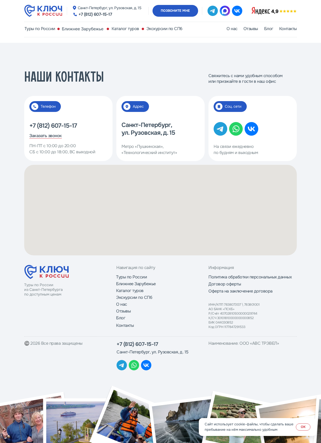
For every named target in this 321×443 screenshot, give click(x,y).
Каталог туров (130, 290)
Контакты (125, 325)
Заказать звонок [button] (45, 135)
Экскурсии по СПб (134, 297)
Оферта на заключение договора (240, 291)
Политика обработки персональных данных (250, 277)
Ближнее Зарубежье (82, 29)
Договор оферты (224, 284)
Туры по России (131, 277)
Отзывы (123, 311)
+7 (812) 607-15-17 (95, 14)
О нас (121, 304)
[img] (274, 10)
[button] (175, 11)
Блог (120, 317)
